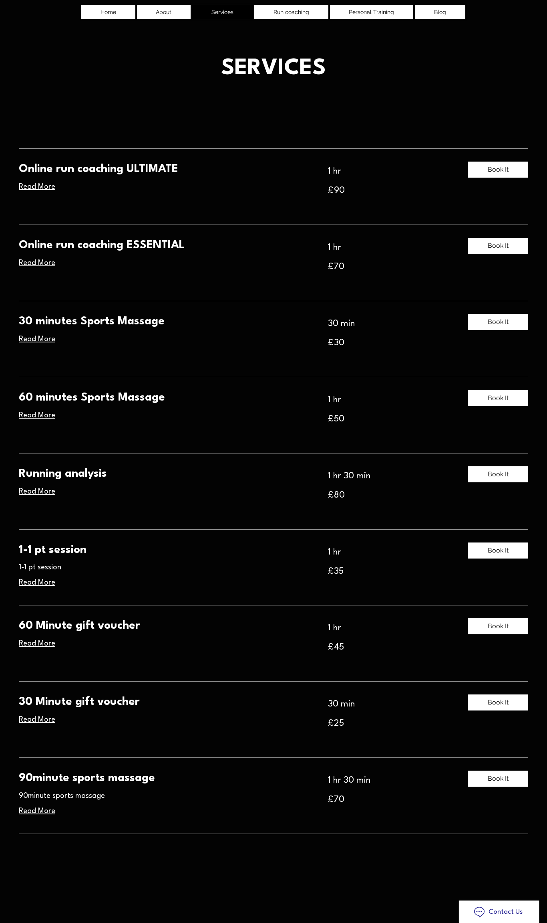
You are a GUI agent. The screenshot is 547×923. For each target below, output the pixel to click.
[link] (164, 170)
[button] (498, 170)
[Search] (461, 11)
